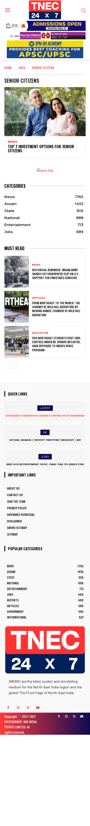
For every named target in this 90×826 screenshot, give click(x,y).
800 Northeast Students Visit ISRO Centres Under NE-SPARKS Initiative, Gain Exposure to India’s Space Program (56, 344)
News (12, 142)
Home (8, 67)
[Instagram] (18, 708)
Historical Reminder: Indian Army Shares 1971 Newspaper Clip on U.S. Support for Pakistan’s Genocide (55, 273)
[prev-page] (7, 366)
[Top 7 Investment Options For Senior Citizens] (45, 111)
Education (40, 333)
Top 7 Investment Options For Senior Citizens (41, 149)
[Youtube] (38, 708)
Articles (38, 298)
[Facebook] (8, 708)
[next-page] (14, 366)
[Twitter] (28, 708)
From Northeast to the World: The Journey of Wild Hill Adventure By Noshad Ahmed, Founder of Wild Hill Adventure (56, 309)
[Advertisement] (45, 780)
